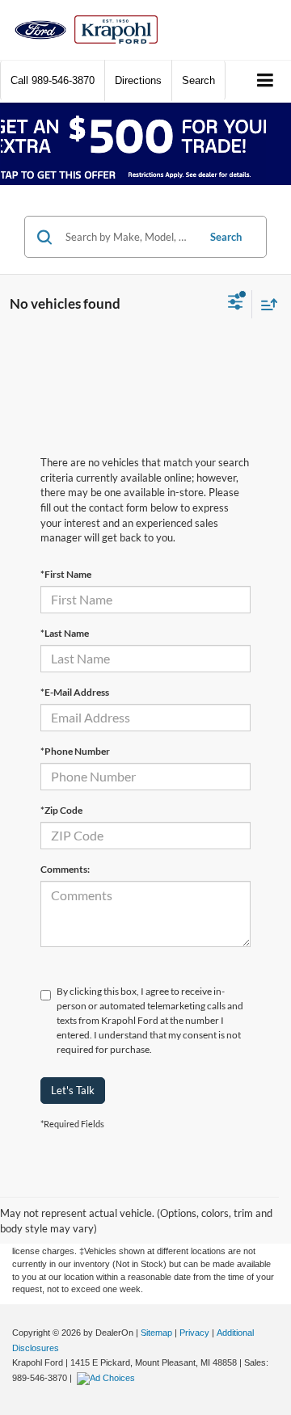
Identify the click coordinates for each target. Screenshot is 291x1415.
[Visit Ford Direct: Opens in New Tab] (108, 1378)
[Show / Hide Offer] (133, 143)
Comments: (65, 869)
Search (226, 236)
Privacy (194, 1332)
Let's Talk (73, 1090)
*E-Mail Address (74, 692)
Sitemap (156, 1332)
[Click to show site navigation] (265, 81)
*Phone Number (75, 751)
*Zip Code (61, 810)
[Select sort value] (265, 304)
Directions (138, 80)
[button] (52, 80)
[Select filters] (236, 304)
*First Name (65, 574)
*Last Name (64, 633)
